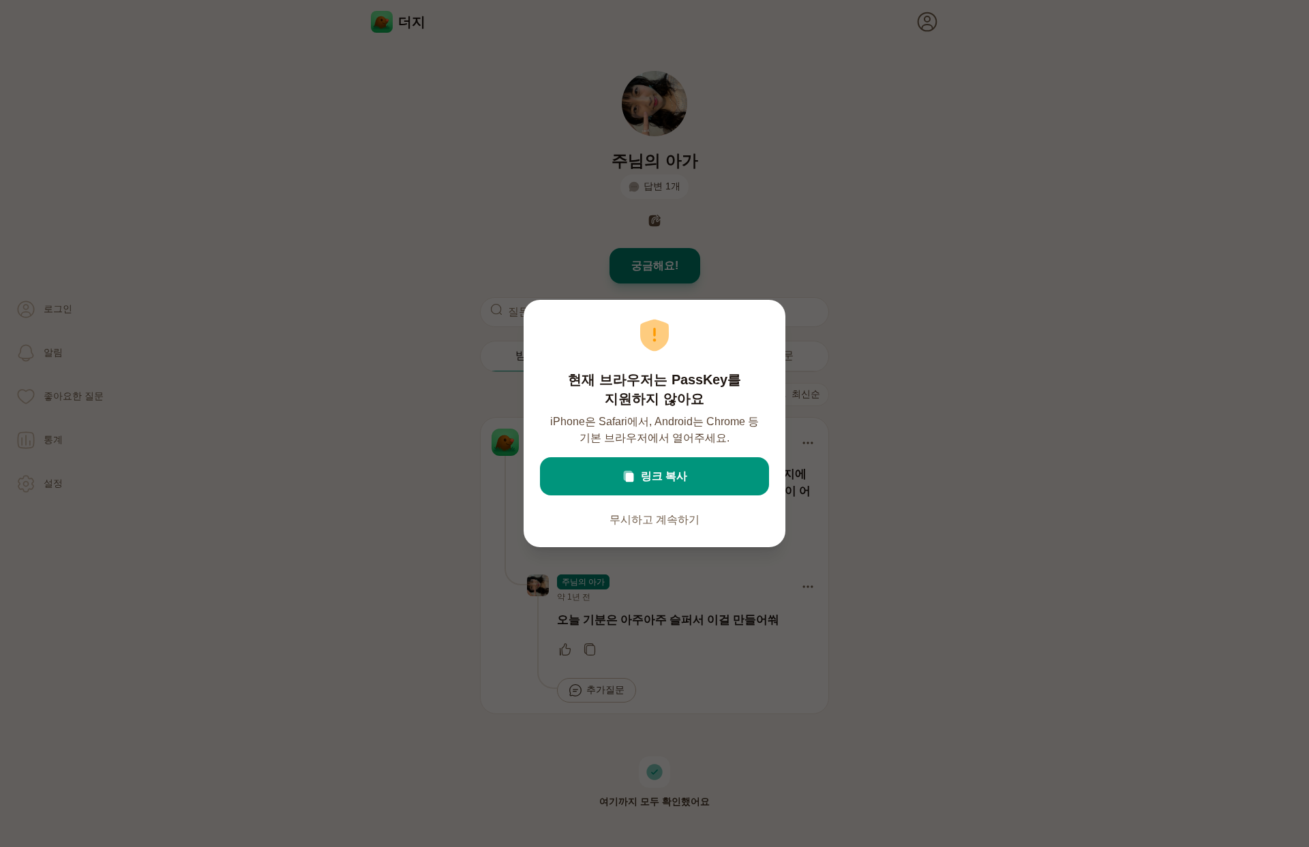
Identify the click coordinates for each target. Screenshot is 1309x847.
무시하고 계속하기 (654, 519)
